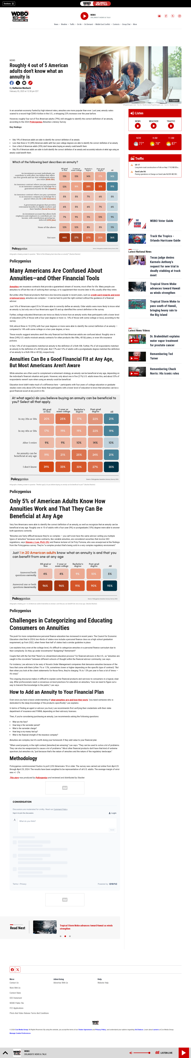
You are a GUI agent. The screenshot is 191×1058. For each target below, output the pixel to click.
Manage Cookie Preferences (20, 1033)
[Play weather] (154, 126)
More (135, 24)
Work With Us (15, 988)
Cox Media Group (21, 1030)
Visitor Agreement (85, 1030)
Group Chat (126, 24)
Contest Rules (15, 993)
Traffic (72, 24)
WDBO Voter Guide (161, 221)
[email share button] (24, 83)
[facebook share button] (12, 83)
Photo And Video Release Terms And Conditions (29, 1013)
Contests (116, 24)
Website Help (103, 983)
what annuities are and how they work (69, 700)
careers (156, 1030)
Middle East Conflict (103, 24)
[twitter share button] (18, 83)
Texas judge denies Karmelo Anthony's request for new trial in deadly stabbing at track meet (165, 266)
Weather (64, 24)
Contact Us (14, 983)
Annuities (14, 286)
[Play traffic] (171, 126)
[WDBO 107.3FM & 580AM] (95, 3)
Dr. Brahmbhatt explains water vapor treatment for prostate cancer (165, 341)
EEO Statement (16, 998)
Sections (7, 4)
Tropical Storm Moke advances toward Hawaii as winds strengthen (165, 288)
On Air (79, 24)
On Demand (88, 24)
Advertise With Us (61, 983)
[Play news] (138, 126)
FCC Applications (16, 1008)
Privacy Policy (100, 1030)
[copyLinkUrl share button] (30, 83)
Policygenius (36, 122)
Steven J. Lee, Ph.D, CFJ (37, 542)
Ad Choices (139, 1030)
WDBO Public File (17, 1003)
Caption (174, 101)
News (56, 24)
